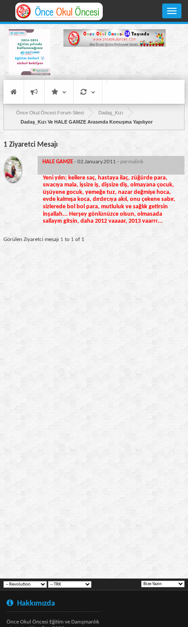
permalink (131, 162)
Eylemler (88, 92)
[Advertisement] (114, 65)
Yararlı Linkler (59, 92)
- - (92, 162)
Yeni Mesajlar (34, 92)
